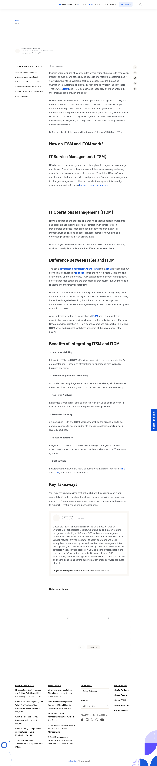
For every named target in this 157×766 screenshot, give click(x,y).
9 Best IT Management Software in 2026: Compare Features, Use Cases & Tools (60, 740)
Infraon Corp (73, 761)
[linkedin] (87, 719)
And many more (121, 710)
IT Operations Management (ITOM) (28, 82)
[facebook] (82, 719)
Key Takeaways (22, 96)
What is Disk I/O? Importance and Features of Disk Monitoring (28, 731)
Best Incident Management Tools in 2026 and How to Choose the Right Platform (60, 705)
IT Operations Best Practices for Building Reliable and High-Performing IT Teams (28, 693)
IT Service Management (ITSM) (27, 77)
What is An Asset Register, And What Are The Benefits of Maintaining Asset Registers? (29, 705)
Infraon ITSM (120, 700)
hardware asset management (94, 185)
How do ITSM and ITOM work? (26, 72)
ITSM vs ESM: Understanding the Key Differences (67, 624)
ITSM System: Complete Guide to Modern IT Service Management (61, 728)
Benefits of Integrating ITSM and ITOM (30, 91)
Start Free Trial (153, 420)
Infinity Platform (121, 690)
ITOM (56, 472)
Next (92, 647)
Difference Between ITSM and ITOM (29, 87)
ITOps (105, 4)
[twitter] (92, 719)
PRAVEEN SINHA (70, 636)
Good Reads (57, 620)
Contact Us (115, 4)
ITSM (90, 4)
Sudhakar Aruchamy (113, 636)
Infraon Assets (120, 695)
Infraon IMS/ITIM (121, 705)
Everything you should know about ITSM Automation (107, 624)
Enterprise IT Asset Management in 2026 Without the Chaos (61, 716)
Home (17, 23)
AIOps (98, 4)
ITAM (84, 4)
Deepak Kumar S (34, 49)
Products (125, 4)
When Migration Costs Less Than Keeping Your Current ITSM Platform (60, 693)
